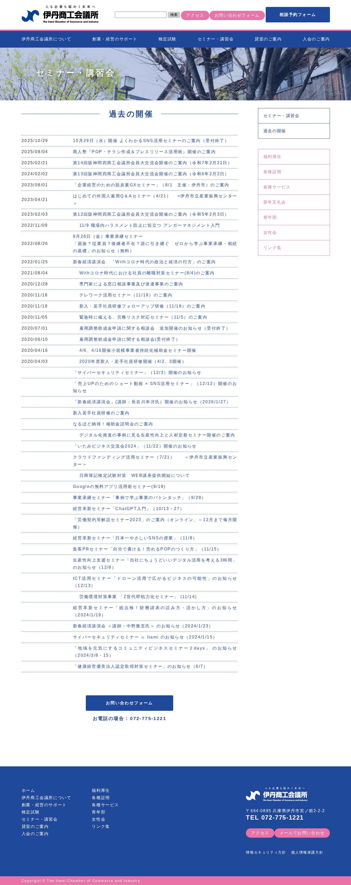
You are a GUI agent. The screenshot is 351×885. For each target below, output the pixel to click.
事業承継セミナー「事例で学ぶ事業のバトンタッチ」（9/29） (139, 497)
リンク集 (272, 248)
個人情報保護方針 (307, 852)
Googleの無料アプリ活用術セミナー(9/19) (122, 486)
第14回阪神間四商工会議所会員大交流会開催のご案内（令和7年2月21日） (152, 163)
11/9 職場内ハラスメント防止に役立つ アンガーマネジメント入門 (146, 225)
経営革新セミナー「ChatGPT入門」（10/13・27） (131, 508)
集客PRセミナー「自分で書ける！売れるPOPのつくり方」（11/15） (149, 549)
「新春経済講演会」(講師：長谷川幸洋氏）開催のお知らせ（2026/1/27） (152, 402)
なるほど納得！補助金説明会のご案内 (113, 424)
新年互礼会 (274, 202)
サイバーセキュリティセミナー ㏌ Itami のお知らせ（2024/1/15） (145, 637)
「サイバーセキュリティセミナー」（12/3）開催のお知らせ (137, 372)
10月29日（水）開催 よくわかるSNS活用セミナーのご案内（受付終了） (151, 140)
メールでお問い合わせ (302, 833)
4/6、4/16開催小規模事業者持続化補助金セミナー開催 (135, 350)
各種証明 (272, 172)
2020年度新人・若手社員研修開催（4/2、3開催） (130, 361)
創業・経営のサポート (114, 39)
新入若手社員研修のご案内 (101, 413)
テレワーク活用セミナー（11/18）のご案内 (123, 295)
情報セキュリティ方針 (266, 852)
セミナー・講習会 (216, 39)
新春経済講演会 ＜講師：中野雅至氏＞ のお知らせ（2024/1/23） (143, 626)
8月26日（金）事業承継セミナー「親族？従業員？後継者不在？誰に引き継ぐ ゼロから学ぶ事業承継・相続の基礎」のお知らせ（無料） (155, 243)
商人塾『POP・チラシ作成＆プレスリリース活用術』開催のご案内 (144, 152)
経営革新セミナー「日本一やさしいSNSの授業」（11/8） (135, 538)
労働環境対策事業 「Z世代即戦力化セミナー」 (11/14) (135, 596)
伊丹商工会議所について (46, 39)
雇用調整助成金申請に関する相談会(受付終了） (127, 339)
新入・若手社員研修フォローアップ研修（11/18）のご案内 (139, 306)
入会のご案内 (316, 39)
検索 (174, 15)
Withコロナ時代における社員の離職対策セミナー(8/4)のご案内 (144, 273)
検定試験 (168, 39)
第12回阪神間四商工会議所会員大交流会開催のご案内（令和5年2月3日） (151, 214)
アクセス (195, 15)
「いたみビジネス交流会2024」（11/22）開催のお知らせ (137, 446)
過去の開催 (274, 131)
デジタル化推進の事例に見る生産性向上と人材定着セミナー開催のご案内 (154, 435)
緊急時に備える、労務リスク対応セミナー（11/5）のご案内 (140, 317)
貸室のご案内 (268, 39)
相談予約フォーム (298, 14)
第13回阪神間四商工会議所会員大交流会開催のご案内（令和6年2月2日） (151, 174)
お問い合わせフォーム (237, 15)
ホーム (28, 790)
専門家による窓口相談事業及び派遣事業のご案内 (128, 284)
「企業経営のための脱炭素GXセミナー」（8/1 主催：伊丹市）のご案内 (151, 185)
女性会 (270, 232)
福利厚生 (272, 156)
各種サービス (277, 187)
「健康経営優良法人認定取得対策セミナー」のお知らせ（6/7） (140, 666)
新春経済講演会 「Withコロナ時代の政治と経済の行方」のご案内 (144, 262)
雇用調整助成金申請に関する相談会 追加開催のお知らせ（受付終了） (152, 328)
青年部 (270, 217)
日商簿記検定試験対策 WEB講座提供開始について (131, 475)
